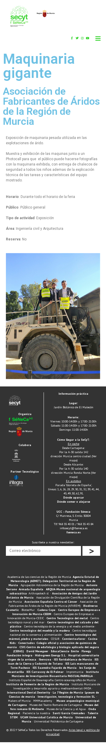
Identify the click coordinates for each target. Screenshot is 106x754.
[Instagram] (82, 38)
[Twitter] (77, 38)
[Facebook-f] (71, 38)
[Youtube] (87, 38)
